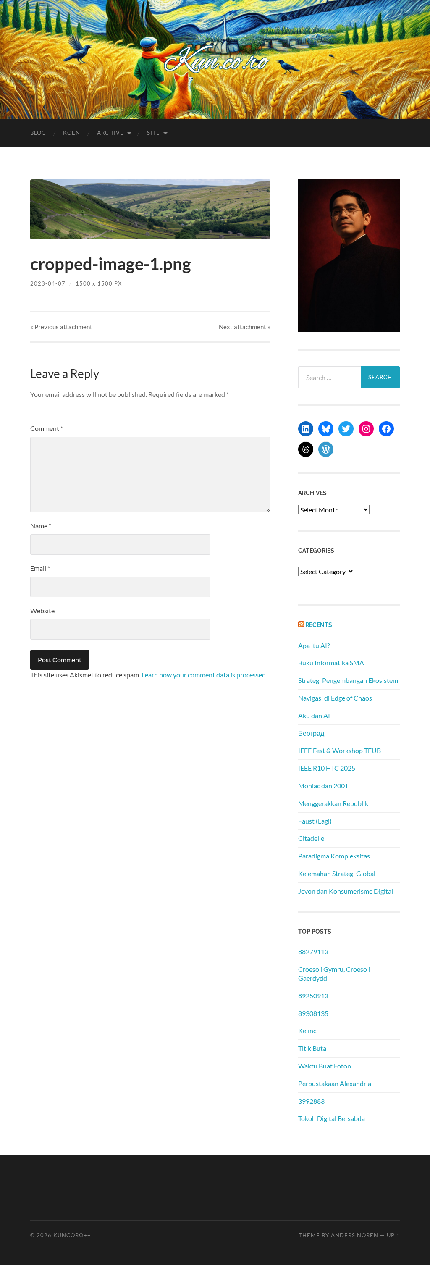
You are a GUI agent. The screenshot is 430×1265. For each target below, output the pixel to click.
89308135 (313, 1013)
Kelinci (308, 1030)
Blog (38, 132)
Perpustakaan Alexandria (334, 1083)
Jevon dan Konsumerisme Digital (345, 891)
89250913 (313, 996)
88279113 (313, 951)
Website (42, 610)
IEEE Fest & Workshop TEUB (339, 750)
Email (40, 568)
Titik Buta (312, 1048)
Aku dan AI (314, 715)
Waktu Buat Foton (324, 1066)
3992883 (311, 1101)
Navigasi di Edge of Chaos (335, 698)
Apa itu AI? (314, 645)
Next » (244, 327)
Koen (71, 132)
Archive (110, 132)
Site (153, 132)
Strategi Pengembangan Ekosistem (348, 680)
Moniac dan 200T (323, 786)
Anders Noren (354, 1235)
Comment (46, 428)
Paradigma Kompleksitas (334, 856)
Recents (318, 624)
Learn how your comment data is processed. (204, 675)
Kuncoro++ (72, 1235)
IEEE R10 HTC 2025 (326, 768)
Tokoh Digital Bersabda (331, 1118)
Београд (311, 733)
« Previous (61, 327)
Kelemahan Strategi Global (336, 873)
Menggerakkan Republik (333, 803)
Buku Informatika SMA (331, 663)
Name (40, 526)
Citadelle (311, 838)
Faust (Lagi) (315, 821)
